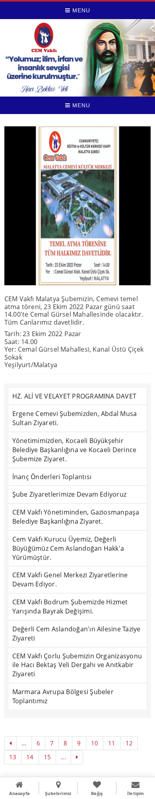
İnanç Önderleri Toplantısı (51, 476)
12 (129, 743)
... (24, 743)
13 (12, 757)
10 (94, 743)
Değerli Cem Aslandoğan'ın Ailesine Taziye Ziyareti (76, 633)
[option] (77, 205)
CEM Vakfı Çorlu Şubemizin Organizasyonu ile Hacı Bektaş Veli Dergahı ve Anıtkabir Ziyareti (77, 665)
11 (111, 743)
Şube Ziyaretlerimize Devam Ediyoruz (69, 494)
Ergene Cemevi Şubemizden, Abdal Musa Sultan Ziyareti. (74, 418)
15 (47, 757)
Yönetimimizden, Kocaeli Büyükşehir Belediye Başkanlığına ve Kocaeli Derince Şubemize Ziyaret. (74, 449)
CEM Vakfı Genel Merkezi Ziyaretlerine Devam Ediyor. (70, 579)
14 (29, 757)
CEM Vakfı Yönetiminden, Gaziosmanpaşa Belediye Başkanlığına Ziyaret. (76, 517)
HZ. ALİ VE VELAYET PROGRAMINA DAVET (74, 396)
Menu (80, 10)
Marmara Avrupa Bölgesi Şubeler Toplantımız (63, 696)
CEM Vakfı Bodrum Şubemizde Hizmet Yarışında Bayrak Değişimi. (70, 606)
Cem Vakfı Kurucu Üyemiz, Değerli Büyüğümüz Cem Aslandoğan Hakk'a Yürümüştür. (68, 548)
